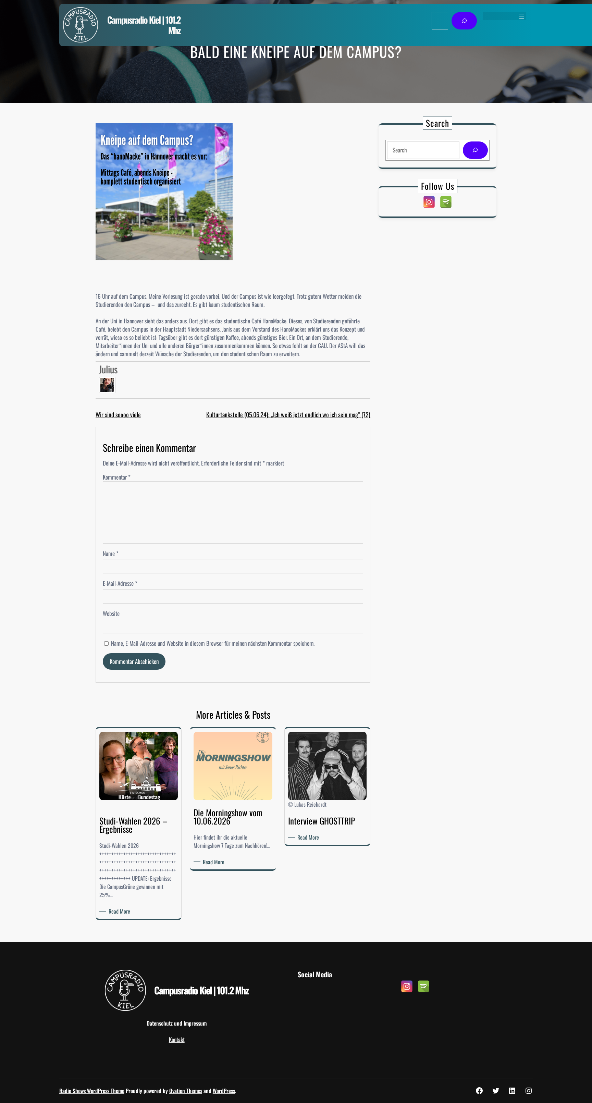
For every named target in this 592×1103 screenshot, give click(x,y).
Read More (121, 911)
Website (111, 613)
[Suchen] (464, 20)
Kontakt (177, 1039)
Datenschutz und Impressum (177, 1023)
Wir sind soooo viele (118, 414)
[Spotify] (446, 202)
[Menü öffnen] (522, 16)
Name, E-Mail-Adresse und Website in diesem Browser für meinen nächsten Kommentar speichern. (212, 643)
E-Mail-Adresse (120, 583)
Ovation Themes (185, 1091)
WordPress (224, 1091)
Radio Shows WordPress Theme (91, 1091)
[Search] (475, 150)
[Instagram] (429, 202)
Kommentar (117, 477)
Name (111, 553)
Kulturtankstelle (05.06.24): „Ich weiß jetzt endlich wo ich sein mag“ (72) (288, 414)
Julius (108, 369)
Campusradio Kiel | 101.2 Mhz (143, 25)
